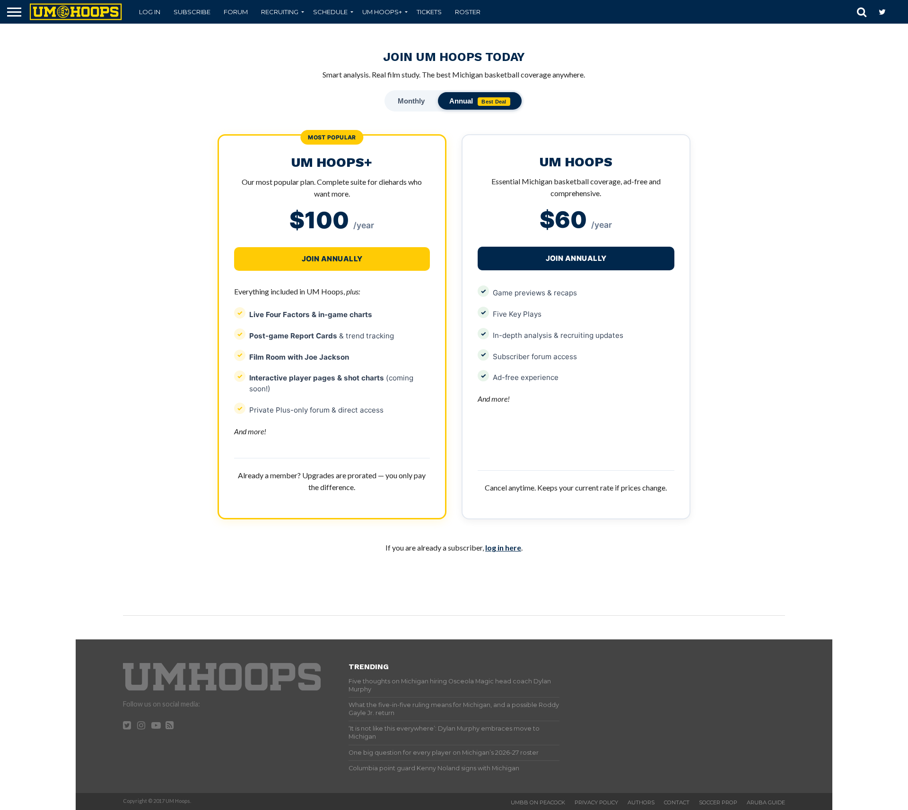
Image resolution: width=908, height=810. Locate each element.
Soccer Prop (718, 802)
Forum (236, 12)
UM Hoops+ (382, 12)
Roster (467, 12)
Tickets (429, 12)
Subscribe (192, 12)
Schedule (330, 12)
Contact (677, 802)
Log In (149, 12)
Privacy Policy (596, 802)
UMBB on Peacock (538, 802)
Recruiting (279, 12)
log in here (503, 547)
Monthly (411, 101)
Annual (477, 101)
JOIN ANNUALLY (576, 258)
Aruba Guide (766, 802)
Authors (641, 802)
